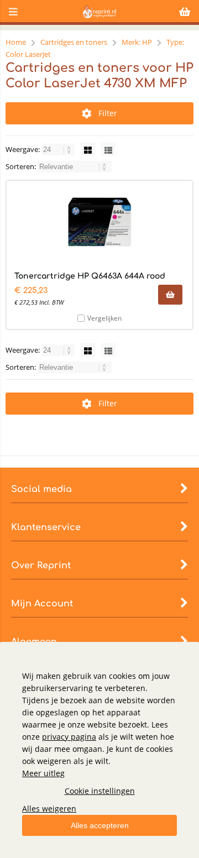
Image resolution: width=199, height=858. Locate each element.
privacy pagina (69, 736)
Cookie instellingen (100, 791)
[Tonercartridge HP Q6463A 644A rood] (99, 222)
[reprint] (99, 15)
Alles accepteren (100, 825)
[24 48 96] (58, 149)
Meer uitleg (43, 773)
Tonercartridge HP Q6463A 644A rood (89, 276)
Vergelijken (104, 318)
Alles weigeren (49, 808)
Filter (107, 113)
